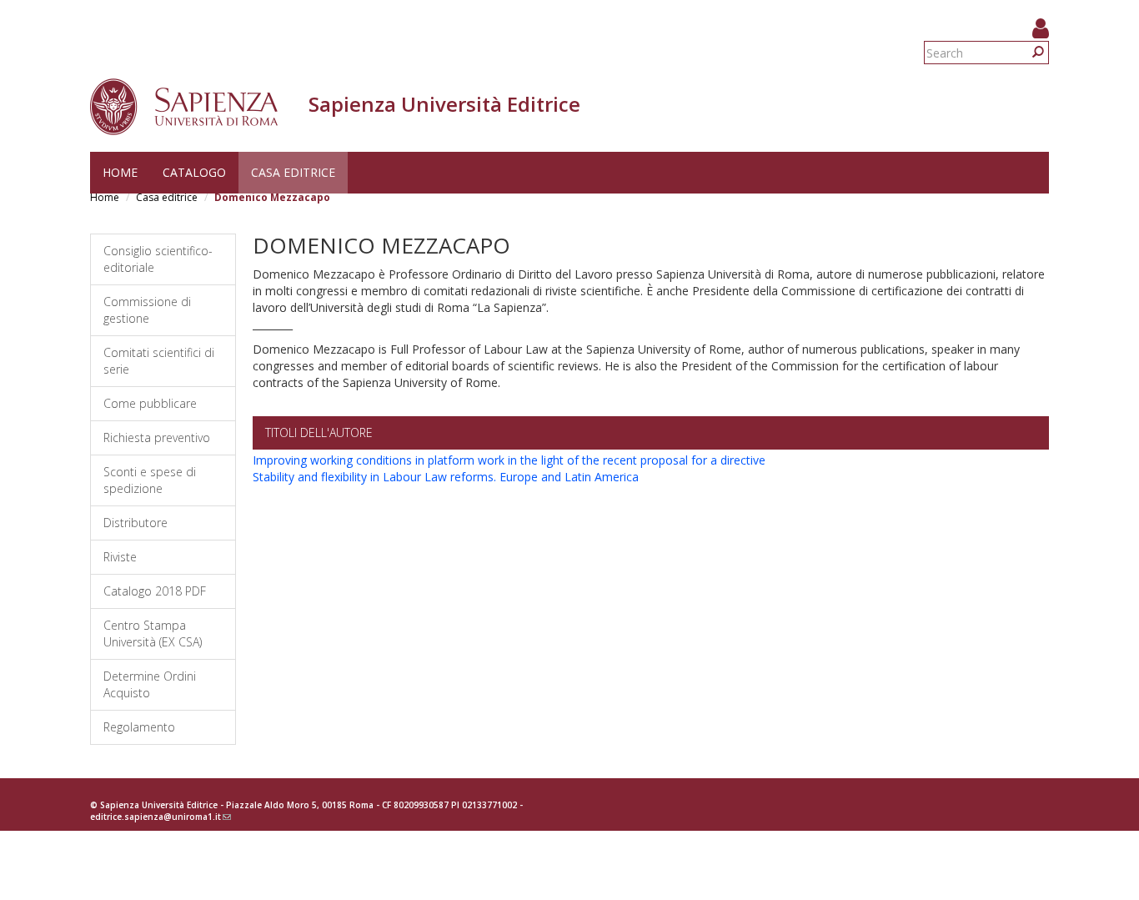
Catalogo (194, 172)
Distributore (135, 522)
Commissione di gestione (147, 310)
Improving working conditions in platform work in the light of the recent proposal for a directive (509, 460)
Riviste (120, 557)
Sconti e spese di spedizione (149, 480)
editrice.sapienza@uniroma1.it (160, 816)
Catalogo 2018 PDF (154, 591)
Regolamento (139, 727)
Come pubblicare (150, 403)
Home (120, 172)
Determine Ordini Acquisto (149, 684)
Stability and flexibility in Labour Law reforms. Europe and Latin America (446, 477)
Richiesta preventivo (156, 437)
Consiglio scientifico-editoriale (158, 259)
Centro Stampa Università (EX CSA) (152, 633)
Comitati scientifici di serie (158, 360)
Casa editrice (293, 172)
